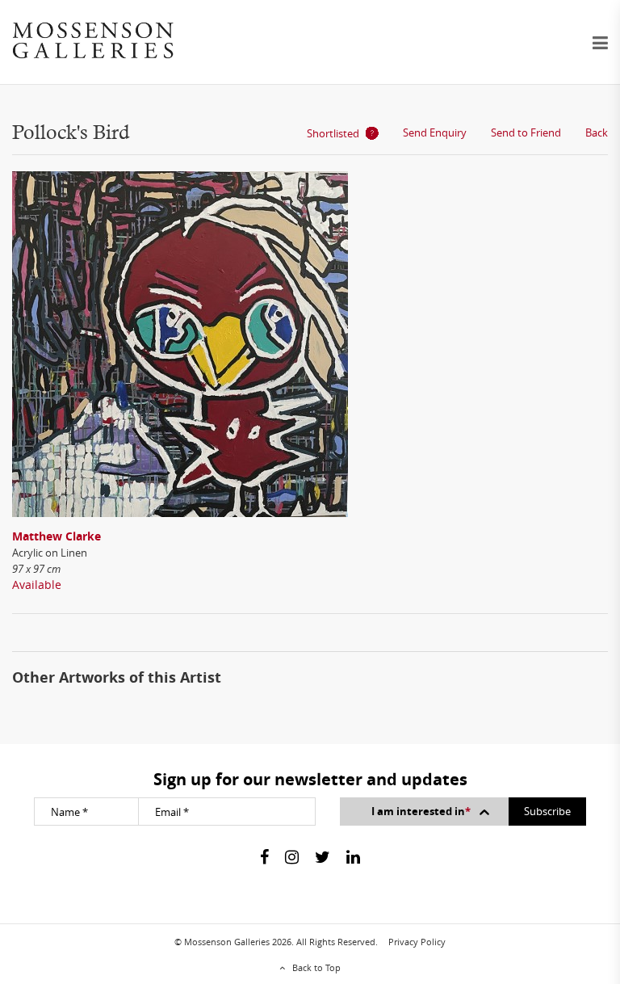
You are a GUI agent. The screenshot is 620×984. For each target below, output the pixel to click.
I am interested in (421, 811)
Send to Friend (526, 132)
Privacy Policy (417, 942)
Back (596, 132)
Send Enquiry (435, 132)
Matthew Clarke (56, 536)
